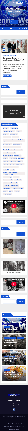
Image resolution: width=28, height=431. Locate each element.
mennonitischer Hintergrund (10, 167)
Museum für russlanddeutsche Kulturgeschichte (10, 173)
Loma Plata (13, 158)
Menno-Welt (14, 11)
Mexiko (6, 169)
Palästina (6, 182)
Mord (13, 169)
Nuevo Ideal (17, 179)
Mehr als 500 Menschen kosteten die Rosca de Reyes (12, 374)
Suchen (5, 87)
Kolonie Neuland (8, 155)
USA (11, 191)
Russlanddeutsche (18, 188)
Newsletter (6, 426)
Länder (13, 423)
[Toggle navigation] (11, 28)
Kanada (12, 152)
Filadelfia (6, 149)
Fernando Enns (7, 147)
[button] (19, 28)
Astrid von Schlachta (8, 131)
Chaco (6, 134)
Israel (5, 152)
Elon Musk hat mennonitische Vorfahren (10, 342)
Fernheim (17, 147)
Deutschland (6, 55)
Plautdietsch (14, 185)
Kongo (5, 158)
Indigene (19, 149)
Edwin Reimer (7, 144)
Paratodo (6, 185)
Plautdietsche (7, 188)
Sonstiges (18, 423)
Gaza (13, 149)
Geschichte (12, 421)
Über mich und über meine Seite (17, 426)
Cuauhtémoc (7, 137)
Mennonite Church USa (16, 161)
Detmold (15, 137)
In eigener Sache (11, 329)
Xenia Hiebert (7, 194)
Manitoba (21, 158)
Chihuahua (13, 134)
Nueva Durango (7, 179)
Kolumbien (17, 155)
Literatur (18, 421)
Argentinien (14, 128)
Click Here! (14, 22)
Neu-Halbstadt (7, 177)
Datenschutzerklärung (14, 429)
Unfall (5, 191)
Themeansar (14, 417)
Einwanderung (17, 144)
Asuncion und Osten (6, 423)
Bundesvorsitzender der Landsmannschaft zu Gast (13, 59)
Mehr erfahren (7, 75)
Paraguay (14, 182)
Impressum (23, 423)
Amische (6, 128)
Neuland (16, 177)
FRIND (22, 421)
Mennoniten (7, 164)
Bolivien (19, 131)
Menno (5, 161)
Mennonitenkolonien (18, 164)
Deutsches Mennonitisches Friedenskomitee (13, 140)
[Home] (2, 28)
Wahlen (17, 191)
